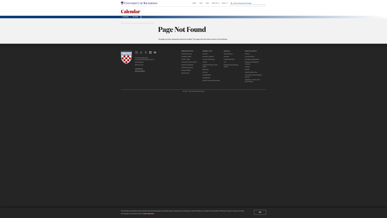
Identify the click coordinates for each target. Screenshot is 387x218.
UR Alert (247, 54)
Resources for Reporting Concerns (252, 63)
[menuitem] (194, 3)
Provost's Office (185, 59)
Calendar (130, 11)
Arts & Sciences (228, 54)
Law (225, 62)
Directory (205, 72)
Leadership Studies (229, 59)
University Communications (189, 62)
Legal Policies (139, 68)
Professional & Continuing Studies (231, 66)
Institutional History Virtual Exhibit (210, 66)
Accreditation (206, 78)
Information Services (187, 67)
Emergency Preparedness (252, 59)
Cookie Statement (148, 213)
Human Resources (186, 54)
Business (226, 56)
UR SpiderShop (207, 75)
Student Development (187, 65)
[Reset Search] (264, 3)
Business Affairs (186, 70)
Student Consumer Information (211, 80)
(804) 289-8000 (139, 62)
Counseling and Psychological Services (253, 76)
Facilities (247, 67)
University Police (249, 56)
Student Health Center (251, 72)
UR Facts (205, 54)
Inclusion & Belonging (209, 59)
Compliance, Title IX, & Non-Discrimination (252, 80)
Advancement (185, 73)
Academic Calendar (208, 56)
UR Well (247, 69)
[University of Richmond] (139, 3)
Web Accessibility (140, 71)
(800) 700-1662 (139, 65)
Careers (205, 62)
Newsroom (206, 69)
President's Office (186, 56)
